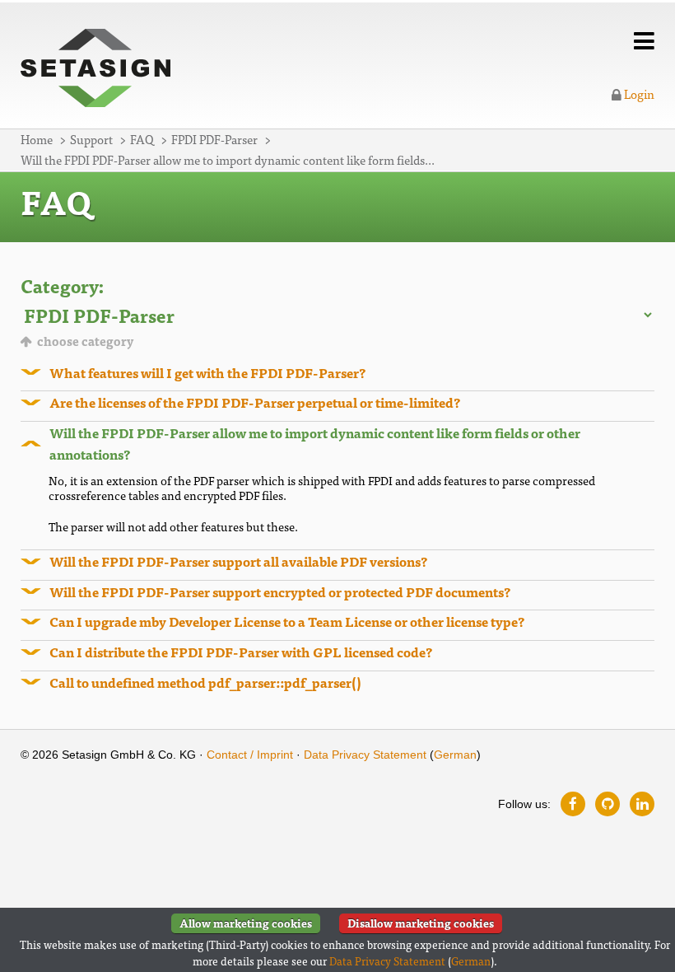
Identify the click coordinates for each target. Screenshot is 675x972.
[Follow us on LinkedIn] (642, 804)
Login (637, 93)
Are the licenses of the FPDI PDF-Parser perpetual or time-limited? (254, 402)
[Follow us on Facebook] (573, 804)
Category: (62, 285)
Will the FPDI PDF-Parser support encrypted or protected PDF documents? (279, 591)
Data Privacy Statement (365, 754)
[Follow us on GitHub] (607, 804)
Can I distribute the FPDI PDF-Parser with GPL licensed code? (240, 651)
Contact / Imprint (250, 754)
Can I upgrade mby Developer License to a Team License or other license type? (286, 621)
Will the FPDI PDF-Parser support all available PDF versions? (238, 561)
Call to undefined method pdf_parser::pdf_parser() (205, 682)
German (455, 754)
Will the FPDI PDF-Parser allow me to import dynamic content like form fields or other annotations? (314, 443)
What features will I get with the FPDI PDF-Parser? (207, 372)
